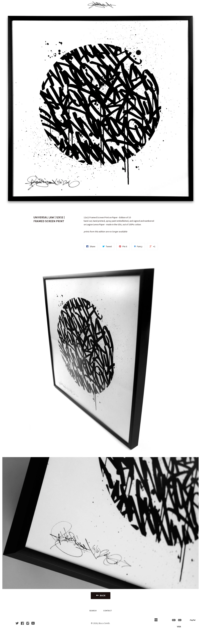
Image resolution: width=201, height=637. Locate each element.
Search (93, 611)
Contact (107, 611)
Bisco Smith (104, 623)
